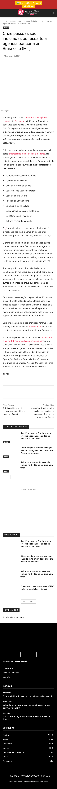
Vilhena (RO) (35, 326)
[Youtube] (34, 654)
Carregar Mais (27, 601)
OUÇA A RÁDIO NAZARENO (32, 5)
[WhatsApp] (33, 63)
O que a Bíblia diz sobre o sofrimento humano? (27, 696)
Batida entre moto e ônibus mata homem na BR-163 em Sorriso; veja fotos (36, 465)
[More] (40, 63)
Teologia (7, 693)
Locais (6, 457)
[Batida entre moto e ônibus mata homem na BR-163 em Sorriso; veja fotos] (10, 466)
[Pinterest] (27, 63)
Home (5, 21)
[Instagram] (28, 654)
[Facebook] (14, 63)
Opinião (6, 713)
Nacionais (7, 701)
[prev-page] (4, 477)
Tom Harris (7, 617)
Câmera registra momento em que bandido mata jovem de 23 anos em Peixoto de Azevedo (36, 450)
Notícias (13, 21)
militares (41, 153)
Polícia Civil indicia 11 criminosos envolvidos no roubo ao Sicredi (14, 411)
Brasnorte (19, 121)
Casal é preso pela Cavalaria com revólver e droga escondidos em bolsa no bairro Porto (35, 436)
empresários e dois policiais (22, 153)
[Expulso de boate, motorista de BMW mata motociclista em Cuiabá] (10, 591)
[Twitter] (20, 63)
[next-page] (9, 477)
